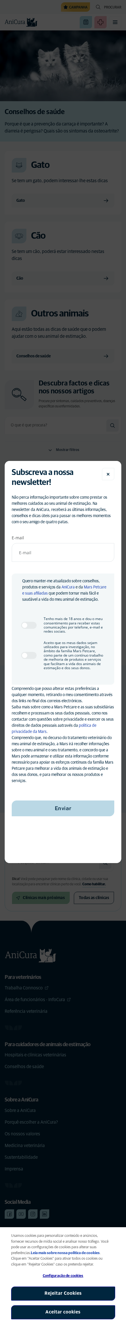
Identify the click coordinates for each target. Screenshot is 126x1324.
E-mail (18, 537)
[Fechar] (108, 474)
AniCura (68, 587)
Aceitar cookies (63, 1312)
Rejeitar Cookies (63, 1293)
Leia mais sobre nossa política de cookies (65, 1253)
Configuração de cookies (63, 1276)
